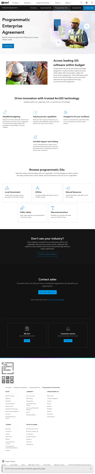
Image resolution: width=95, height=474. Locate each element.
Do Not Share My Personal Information (79, 465)
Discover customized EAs (47, 254)
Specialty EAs (76, 8)
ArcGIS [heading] (8, 392)
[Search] (81, 2)
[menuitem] (12, 396)
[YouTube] (12, 381)
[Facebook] (3, 377)
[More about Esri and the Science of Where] (7, 369)
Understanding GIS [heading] (53, 392)
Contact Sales (89, 8)
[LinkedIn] (12, 377)
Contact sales (8, 46)
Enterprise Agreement (9, 8)
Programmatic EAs (61, 8)
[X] (7, 377)
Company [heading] (8, 425)
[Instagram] (7, 381)
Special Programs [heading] (31, 425)
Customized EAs (45, 8)
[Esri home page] (5, 2)
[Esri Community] (3, 381)
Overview (33, 8)
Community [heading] (29, 392)
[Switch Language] (86, 2)
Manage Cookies (59, 465)
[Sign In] (92, 2)
